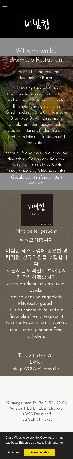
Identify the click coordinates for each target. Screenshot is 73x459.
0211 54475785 (40, 419)
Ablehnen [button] (14, 452)
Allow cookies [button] (40, 452)
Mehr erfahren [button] (54, 442)
